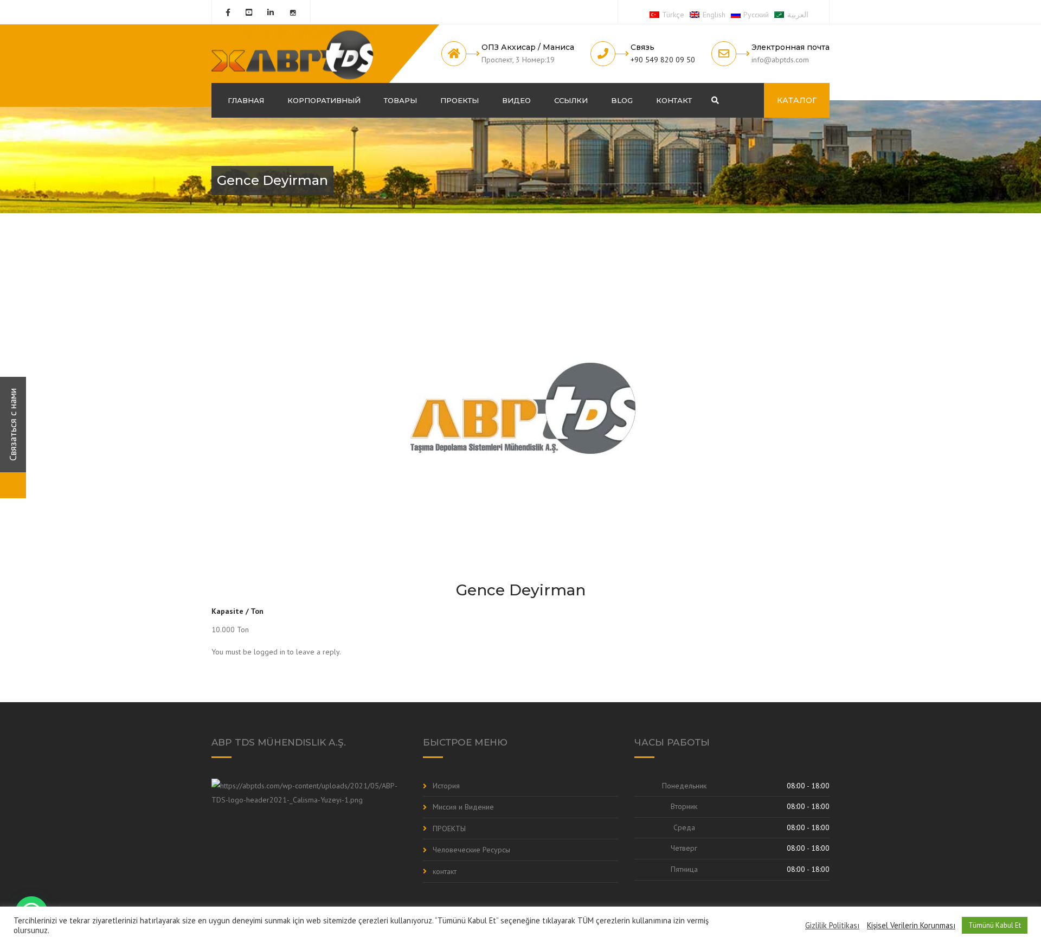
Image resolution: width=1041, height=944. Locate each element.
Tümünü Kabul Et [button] (994, 925)
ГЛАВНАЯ (246, 100)
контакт (674, 100)
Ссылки (571, 100)
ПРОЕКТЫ (459, 100)
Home (743, 177)
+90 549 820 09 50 (663, 60)
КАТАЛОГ (797, 100)
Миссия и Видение (463, 807)
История (446, 786)
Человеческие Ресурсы (471, 850)
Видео (516, 100)
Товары (400, 100)
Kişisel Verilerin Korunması (911, 925)
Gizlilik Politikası (832, 925)
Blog (622, 100)
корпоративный (324, 100)
